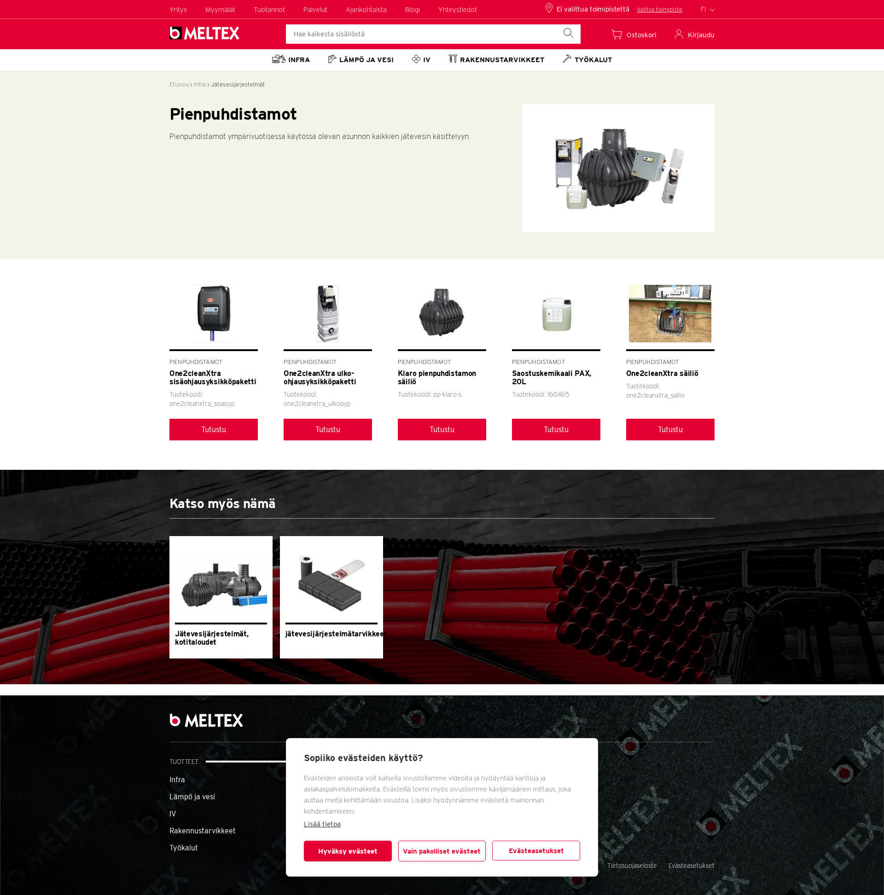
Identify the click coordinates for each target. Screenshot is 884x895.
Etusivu (179, 84)
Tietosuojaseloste (632, 865)
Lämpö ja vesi (192, 796)
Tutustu (213, 429)
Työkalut (183, 847)
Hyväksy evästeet (348, 851)
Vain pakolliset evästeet (442, 851)
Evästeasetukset (536, 851)
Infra (200, 84)
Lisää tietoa (322, 824)
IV (172, 813)
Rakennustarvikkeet (202, 830)
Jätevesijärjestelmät (238, 84)
